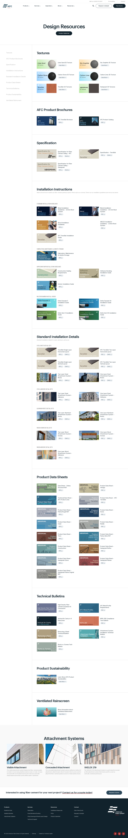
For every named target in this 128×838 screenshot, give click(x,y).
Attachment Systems (9, 816)
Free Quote (119, 5)
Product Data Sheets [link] (13, 82)
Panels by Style (8, 810)
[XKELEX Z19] (102, 754)
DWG (67, 354)
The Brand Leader (48, 833)
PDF (60, 122)
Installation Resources (56, 810)
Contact (76, 816)
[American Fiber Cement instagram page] (123, 833)
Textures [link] (9, 53)
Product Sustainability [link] (13, 94)
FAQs (52, 813)
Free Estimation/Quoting (34, 813)
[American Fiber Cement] (7, 7)
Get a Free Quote (78, 810)
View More (62, 65)
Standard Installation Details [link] (16, 76)
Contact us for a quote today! (77, 792)
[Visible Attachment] (25, 754)
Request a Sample (104, 5)
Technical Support (32, 819)
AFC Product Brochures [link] (14, 59)
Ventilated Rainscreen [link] (13, 100)
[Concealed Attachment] (64, 754)
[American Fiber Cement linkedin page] (119, 833)
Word (67, 156)
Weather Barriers (8, 813)
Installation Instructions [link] (14, 70)
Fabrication (30, 810)
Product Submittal (64, 33)
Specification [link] (10, 65)
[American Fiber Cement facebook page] (115, 833)
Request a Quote (114, 792)
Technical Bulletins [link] (12, 88)
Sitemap (34, 833)
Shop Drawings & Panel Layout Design (38, 816)
